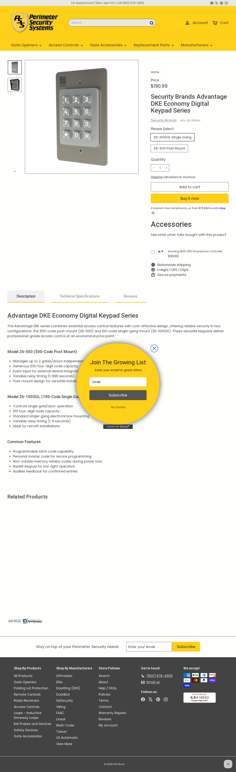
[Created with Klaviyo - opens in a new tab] (118, 426)
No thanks (118, 407)
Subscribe (118, 395)
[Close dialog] (154, 348)
